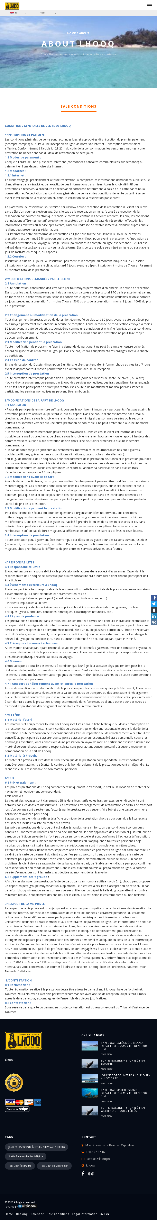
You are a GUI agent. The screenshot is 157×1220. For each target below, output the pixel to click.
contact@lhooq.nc (98, 1159)
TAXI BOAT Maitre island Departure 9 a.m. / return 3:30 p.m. (124, 1093)
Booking (22, 1214)
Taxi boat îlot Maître (19, 1166)
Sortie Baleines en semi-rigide (25, 1156)
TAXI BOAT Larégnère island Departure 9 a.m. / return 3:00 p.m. (124, 1045)
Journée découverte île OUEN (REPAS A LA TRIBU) (36, 1147)
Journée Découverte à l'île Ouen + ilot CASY (126, 1077)
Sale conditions (58, 1214)
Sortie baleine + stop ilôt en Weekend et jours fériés (123, 1109)
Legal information (85, 1214)
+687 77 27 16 (95, 1152)
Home (71, 33)
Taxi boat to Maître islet (54, 1166)
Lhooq (90, 1165)
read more (106, 1054)
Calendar (37, 1214)
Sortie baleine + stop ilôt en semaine (123, 1062)
